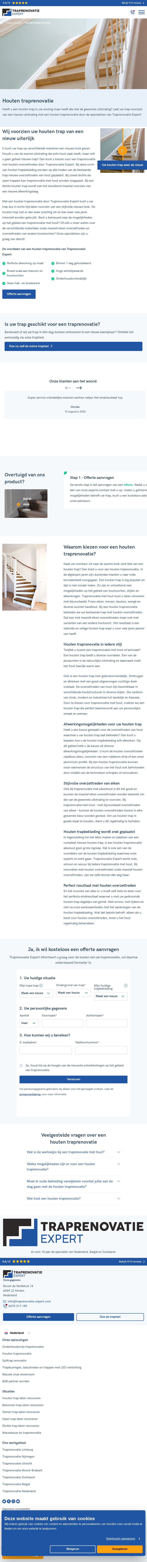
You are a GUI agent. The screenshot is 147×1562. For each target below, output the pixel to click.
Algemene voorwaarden (16, 1509)
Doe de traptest (110, 1317)
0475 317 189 (17, 1306)
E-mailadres (28, 1042)
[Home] (21, 12)
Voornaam (49, 1015)
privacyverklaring (30, 1094)
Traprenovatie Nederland (19, 1491)
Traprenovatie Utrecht (17, 1463)
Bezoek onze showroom (18, 1374)
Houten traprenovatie (16, 1354)
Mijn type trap (29, 985)
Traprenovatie (14, 22)
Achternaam (95, 1015)
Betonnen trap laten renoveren (22, 1405)
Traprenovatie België (16, 1484)
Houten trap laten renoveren (21, 1398)
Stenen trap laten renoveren (21, 1412)
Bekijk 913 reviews (131, 3)
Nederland (17, 1333)
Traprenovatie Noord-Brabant (22, 1470)
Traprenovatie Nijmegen (18, 1457)
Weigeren (72, 1548)
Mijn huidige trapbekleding (103, 987)
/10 (7, 3)
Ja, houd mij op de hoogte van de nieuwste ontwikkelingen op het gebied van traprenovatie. (74, 1068)
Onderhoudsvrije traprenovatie (23, 1347)
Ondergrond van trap (70, 985)
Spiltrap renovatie (14, 1361)
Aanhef (24, 1015)
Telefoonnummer (87, 1042)
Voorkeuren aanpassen (120, 1538)
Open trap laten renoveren (20, 1419)
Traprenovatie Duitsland (18, 1477)
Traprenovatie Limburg (17, 1450)
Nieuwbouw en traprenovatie (21, 1433)
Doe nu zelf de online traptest (29, 346)
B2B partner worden (15, 1381)
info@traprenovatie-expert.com (29, 1301)
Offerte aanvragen (19, 294)
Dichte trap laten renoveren (20, 1426)
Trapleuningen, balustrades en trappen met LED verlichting (41, 1367)
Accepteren (119, 1548)
